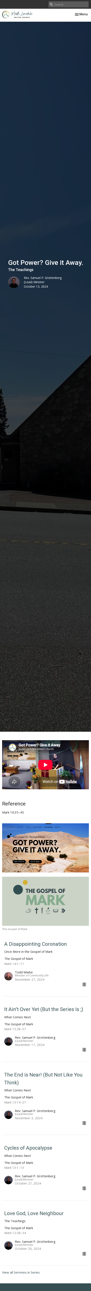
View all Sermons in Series (21, 1272)
